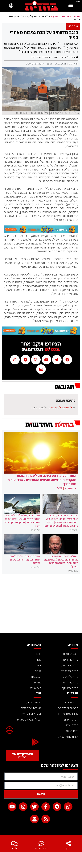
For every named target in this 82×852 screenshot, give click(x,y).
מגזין (38, 660)
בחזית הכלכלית (69, 671)
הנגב (56, 57)
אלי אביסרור (64, 57)
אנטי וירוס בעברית (31, 714)
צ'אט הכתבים (41, 848)
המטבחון (36, 677)
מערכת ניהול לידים (30, 708)
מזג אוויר (36, 682)
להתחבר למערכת (61, 407)
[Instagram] (23, 806)
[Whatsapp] (68, 806)
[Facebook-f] (45, 806)
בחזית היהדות (70, 682)
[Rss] (45, 819)
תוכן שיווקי (35, 688)
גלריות (37, 671)
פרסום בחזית (34, 702)
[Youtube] (12, 806)
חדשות (76, 16)
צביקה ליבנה (47, 57)
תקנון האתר (72, 731)
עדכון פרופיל (71, 702)
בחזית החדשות (70, 660)
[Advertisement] (41, 604)
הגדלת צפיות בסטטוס (29, 719)
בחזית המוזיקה (70, 688)
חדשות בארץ (61, 16)
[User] (34, 819)
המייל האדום (71, 719)
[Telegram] (57, 806)
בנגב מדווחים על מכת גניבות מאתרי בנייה (44, 34)
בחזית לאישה (70, 677)
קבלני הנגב (36, 57)
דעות (38, 665)
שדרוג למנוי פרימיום (67, 714)
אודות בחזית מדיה (68, 737)
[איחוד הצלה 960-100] (41, 232)
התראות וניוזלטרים (68, 708)
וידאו (38, 654)
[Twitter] (34, 806)
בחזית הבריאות (69, 665)
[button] (70, 6)
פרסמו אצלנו (71, 725)
